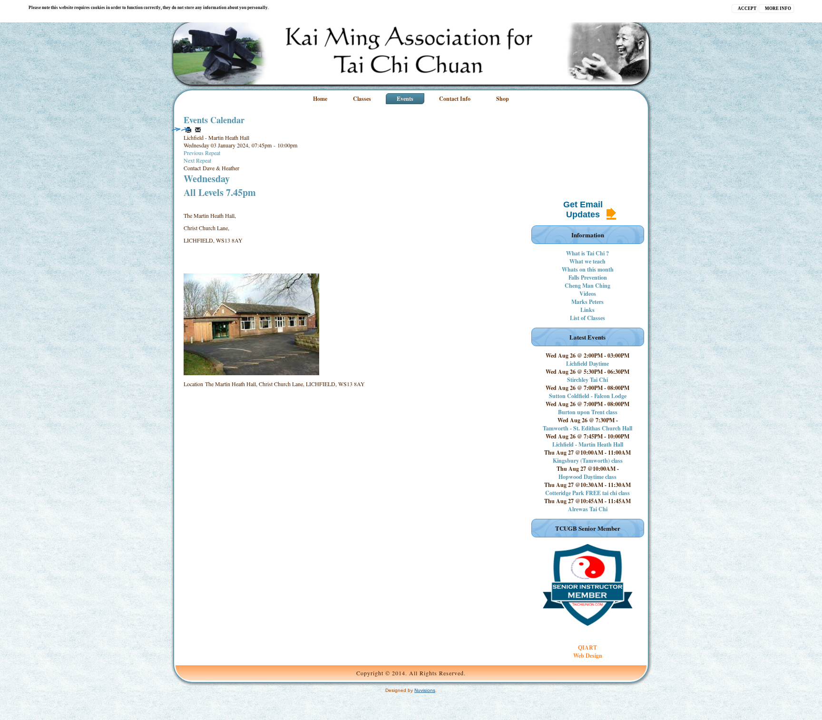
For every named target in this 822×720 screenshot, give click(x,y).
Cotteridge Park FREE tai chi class (587, 493)
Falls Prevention (587, 277)
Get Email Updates (583, 209)
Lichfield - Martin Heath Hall (587, 444)
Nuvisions (424, 690)
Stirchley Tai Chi (587, 380)
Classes (362, 99)
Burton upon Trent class (587, 412)
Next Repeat (197, 160)
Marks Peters (587, 302)
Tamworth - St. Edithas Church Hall (587, 428)
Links (587, 310)
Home (320, 99)
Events (405, 99)
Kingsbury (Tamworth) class (588, 461)
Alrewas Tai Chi (587, 509)
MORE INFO (778, 8)
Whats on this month (588, 269)
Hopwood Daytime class (587, 477)
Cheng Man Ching (587, 286)
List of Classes (587, 318)
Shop (502, 99)
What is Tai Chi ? (587, 253)
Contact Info (454, 99)
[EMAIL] (198, 130)
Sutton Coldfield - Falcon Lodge (587, 396)
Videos (587, 294)
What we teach (587, 261)
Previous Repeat (202, 152)
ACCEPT (747, 8)
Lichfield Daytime (587, 364)
